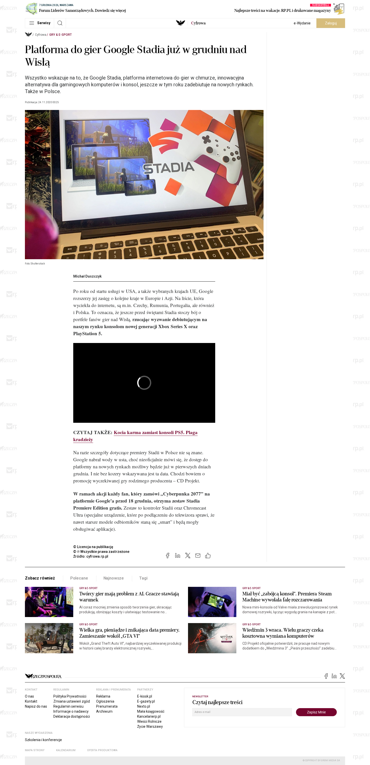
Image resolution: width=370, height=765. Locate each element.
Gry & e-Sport (60, 34)
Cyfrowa (40, 34)
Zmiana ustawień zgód (71, 701)
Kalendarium (66, 750)
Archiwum (104, 711)
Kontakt (31, 701)
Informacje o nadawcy (71, 711)
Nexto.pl (143, 706)
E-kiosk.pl (144, 696)
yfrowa (198, 23)
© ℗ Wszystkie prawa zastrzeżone (101, 552)
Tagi (143, 578)
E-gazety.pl (146, 701)
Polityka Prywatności (69, 696)
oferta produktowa (102, 750)
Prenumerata (107, 706)
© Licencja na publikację (93, 547)
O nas (29, 696)
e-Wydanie (302, 23)
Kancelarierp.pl (149, 716)
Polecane (79, 578)
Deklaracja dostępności (71, 716)
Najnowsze (113, 578)
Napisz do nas (36, 706)
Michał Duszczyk (87, 276)
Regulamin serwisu (68, 706)
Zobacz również (40, 578)
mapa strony (35, 750)
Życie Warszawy (150, 726)
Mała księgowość (150, 711)
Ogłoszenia (105, 701)
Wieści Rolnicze (149, 721)
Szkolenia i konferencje (43, 740)
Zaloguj (331, 23)
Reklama (103, 696)
